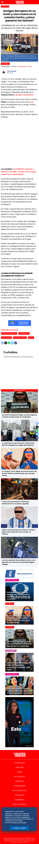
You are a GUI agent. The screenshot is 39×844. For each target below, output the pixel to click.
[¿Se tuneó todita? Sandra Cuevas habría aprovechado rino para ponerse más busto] (19, 685)
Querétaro (19, 799)
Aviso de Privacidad (19, 822)
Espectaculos (12, 580)
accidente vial (24, 333)
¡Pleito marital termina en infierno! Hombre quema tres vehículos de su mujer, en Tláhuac (18, 532)
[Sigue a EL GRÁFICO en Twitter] (19, 835)
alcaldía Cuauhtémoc (24, 95)
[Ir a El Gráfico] (19, 2)
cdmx (31, 337)
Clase (19, 772)
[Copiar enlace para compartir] (37, 437)
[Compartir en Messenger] (37, 434)
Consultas (19, 795)
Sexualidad (11, 651)
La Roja (5, 64)
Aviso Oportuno (19, 790)
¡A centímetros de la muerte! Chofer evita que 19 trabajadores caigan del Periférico (18, 444)
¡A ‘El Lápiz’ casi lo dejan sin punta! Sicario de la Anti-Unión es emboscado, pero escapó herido (19, 473)
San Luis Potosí (19, 804)
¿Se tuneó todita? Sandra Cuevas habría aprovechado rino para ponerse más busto (19, 690)
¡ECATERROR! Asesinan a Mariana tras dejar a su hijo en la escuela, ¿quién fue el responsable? (18, 171)
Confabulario (19, 785)
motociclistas (6, 337)
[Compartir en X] (37, 427)
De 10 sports (19, 776)
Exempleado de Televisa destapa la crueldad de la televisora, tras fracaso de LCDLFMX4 (18, 595)
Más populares (24, 573)
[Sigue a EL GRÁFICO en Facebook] (17, 835)
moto (31, 102)
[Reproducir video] (19, 722)
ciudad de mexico (20, 337)
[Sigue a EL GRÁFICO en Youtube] (21, 835)
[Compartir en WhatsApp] (37, 430)
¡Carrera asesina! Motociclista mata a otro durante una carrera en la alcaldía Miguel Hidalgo (18, 562)
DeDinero (19, 781)
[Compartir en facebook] (37, 423)
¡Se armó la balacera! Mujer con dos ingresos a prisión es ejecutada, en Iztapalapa (19, 416)
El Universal (19, 762)
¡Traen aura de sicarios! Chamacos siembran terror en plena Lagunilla (15, 503)
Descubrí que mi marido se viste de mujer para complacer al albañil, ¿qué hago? (18, 666)
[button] (2, 2)
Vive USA (19, 767)
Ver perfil (10, 73)
